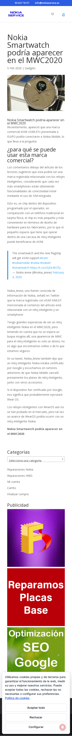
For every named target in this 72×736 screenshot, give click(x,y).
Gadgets (30, 68)
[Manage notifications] (62, 727)
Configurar (36, 727)
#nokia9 (45, 263)
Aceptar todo (36, 707)
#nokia (35, 263)
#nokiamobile (21, 263)
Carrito (11, 488)
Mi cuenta (13, 482)
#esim (44, 258)
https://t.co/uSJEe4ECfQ (45, 267)
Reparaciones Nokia (20, 469)
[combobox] (36, 459)
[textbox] (36, 460)
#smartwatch (20, 267)
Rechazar (36, 717)
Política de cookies (17, 698)
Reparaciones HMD (19, 476)
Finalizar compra (18, 494)
